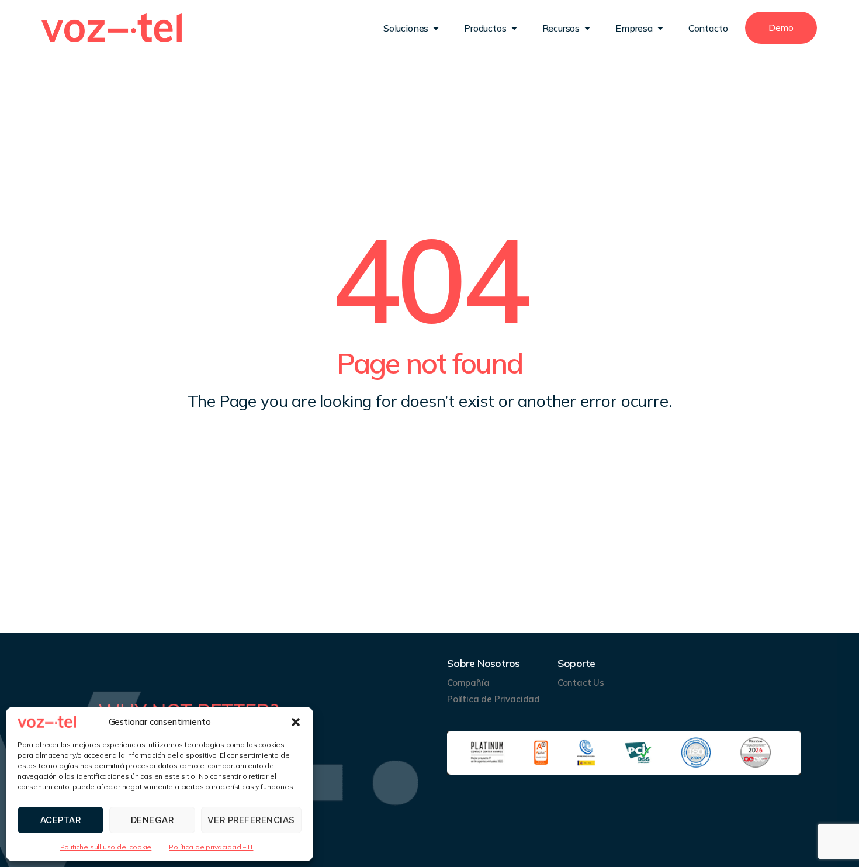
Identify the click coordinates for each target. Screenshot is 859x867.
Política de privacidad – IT (211, 846)
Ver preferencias (251, 819)
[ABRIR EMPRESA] (660, 28)
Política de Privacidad (493, 698)
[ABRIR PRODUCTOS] (514, 28)
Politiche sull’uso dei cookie (106, 846)
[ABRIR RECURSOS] (587, 28)
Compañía (468, 682)
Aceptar (60, 819)
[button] (296, 722)
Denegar (152, 819)
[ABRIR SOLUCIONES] (436, 28)
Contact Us (580, 682)
